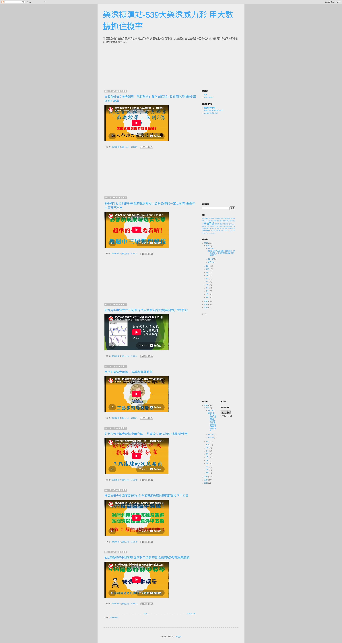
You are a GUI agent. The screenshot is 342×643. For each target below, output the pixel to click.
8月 (207, 275)
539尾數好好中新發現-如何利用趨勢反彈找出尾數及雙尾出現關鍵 (147, 557)
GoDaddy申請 (215, 230)
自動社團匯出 (226, 218)
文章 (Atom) (114, 618)
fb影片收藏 (224, 228)
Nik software (225, 230)
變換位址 (227, 224)
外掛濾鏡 (212, 218)
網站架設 (209, 223)
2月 (207, 294)
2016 (206, 307)
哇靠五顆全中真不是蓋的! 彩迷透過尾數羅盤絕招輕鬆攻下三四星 (146, 495)
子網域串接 (205, 218)
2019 (206, 243)
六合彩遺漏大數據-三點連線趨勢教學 (128, 372)
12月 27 (211, 259)
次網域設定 (218, 218)
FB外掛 (211, 228)
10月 (208, 269)
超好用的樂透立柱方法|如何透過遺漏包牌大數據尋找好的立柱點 (146, 310)
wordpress (212, 233)
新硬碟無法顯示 (224, 221)
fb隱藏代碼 (231, 228)
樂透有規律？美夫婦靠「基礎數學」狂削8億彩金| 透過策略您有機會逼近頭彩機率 (221, 253)
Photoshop (205, 233)
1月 (207, 297)
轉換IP (222, 224)
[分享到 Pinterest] (151, 147)
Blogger (178, 637)
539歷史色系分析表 (211, 113)
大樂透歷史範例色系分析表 (213, 110)
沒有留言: (134, 253)
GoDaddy (206, 230)
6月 (207, 282)
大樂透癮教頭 (208, 98)
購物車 (217, 224)
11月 (208, 266)
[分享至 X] (146, 147)
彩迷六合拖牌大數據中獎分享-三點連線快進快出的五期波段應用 (146, 434)
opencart (232, 230)
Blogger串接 (206, 226)
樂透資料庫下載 (209, 108)
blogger (232, 224)
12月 (208, 246)
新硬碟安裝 (215, 221)
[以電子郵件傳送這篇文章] (141, 147)
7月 (207, 279)
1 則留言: (134, 147)
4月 (207, 288)
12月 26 (211, 262)
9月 (207, 272)
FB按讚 (217, 228)
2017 (206, 304)
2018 (206, 301)
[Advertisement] (129, 65)
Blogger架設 (214, 226)
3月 (207, 291)
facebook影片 (228, 226)
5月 (207, 285)
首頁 (145, 614)
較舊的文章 (191, 614)
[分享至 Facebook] (149, 147)
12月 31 (211, 249)
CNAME (221, 226)
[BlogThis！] (144, 147)
